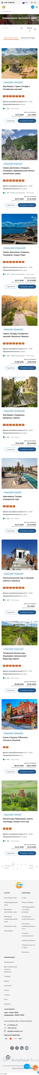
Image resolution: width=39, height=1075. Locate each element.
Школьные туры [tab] (28, 38)
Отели (6, 990)
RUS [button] (26, 2)
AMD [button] (34, 2)
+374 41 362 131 (9, 2)
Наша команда (27, 902)
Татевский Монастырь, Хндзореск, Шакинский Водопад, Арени (14, 656)
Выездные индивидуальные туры (10, 919)
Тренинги (8, 986)
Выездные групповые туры (10, 911)
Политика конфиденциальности (28, 926)
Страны (7, 995)
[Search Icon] (32, 7)
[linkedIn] (22, 1048)
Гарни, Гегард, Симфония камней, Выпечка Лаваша (15, 335)
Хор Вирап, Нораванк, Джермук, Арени (14, 416)
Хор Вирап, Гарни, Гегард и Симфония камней (16, 87)
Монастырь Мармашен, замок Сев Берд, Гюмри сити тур (18, 820)
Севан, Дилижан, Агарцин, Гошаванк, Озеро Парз (16, 253)
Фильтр (29, 29)
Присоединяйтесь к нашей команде (28, 909)
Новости (7, 1004)
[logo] (4, 7)
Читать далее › (7, 11)
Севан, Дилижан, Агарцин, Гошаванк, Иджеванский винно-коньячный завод (19, 171)
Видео (6, 981)
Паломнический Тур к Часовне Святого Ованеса (18, 579)
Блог (6, 999)
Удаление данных (28, 940)
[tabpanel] (19, 458)
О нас (24, 898)
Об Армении (9, 962)
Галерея (7, 976)
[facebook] (12, 1048)
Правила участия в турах (28, 946)
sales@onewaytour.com (15, 1031)
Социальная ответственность (28, 918)
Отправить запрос (28, 121)
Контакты (25, 952)
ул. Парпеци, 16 (12, 1025)
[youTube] (26, 1048)
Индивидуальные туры (11, 903)
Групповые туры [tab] (11, 38)
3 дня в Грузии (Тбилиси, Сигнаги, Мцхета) (15, 738)
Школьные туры (10, 926)
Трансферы (8, 931)
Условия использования (27, 934)
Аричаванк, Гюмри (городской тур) (12, 497)
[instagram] (17, 1048)
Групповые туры (10, 898)
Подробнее (11, 121)
